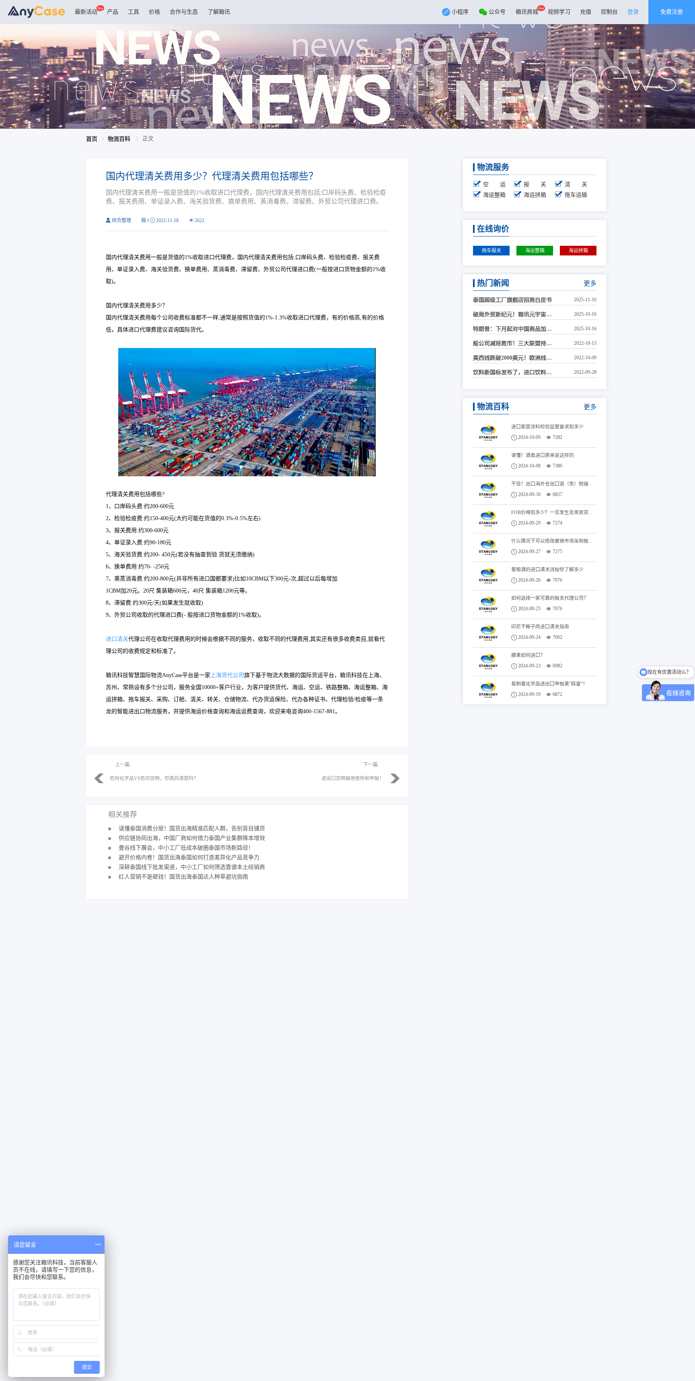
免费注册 (671, 12)
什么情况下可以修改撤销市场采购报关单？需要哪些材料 (554, 541)
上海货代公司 (227, 675)
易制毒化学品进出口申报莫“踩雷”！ (549, 683)
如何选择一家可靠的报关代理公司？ (549, 598)
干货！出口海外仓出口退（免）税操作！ (554, 484)
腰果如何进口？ (528, 655)
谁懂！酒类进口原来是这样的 (542, 455)
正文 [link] (148, 139)
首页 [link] (91, 139)
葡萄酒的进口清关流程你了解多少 (547, 569)
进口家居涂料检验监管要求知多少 (547, 426)
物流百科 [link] (120, 139)
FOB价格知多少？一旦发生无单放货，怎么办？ (554, 512)
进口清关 (117, 639)
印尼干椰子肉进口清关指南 (540, 626)
